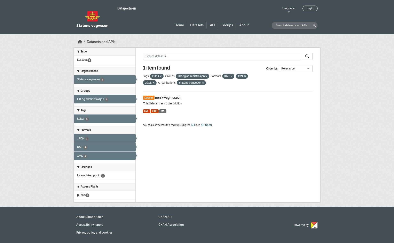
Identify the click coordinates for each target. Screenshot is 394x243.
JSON (154, 111)
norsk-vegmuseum (168, 98)
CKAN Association (171, 225)
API (212, 25)
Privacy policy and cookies (94, 232)
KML (163, 111)
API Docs (206, 125)
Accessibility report (89, 225)
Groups (227, 25)
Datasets (197, 25)
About (244, 25)
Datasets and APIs (101, 42)
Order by (271, 68)
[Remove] (160, 76)
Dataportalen (126, 8)
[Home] (80, 42)
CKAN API (165, 217)
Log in (310, 8)
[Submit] (307, 56)
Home (179, 25)
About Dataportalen (89, 217)
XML (146, 111)
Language (288, 8)
